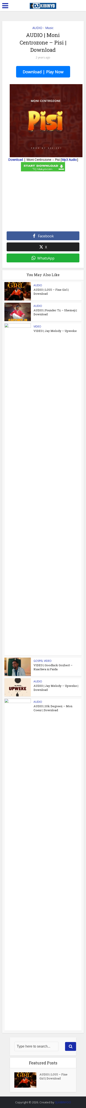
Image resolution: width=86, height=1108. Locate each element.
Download (15, 159)
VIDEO (37, 326)
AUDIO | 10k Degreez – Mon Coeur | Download (53, 708)
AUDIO (37, 28)
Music (49, 28)
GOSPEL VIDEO (43, 661)
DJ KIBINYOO (63, 1102)
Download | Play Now (43, 71)
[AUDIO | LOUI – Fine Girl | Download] (26, 1080)
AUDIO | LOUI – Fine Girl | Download (53, 1076)
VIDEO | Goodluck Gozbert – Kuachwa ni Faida (53, 667)
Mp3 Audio (69, 159)
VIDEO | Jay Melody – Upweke (55, 331)
